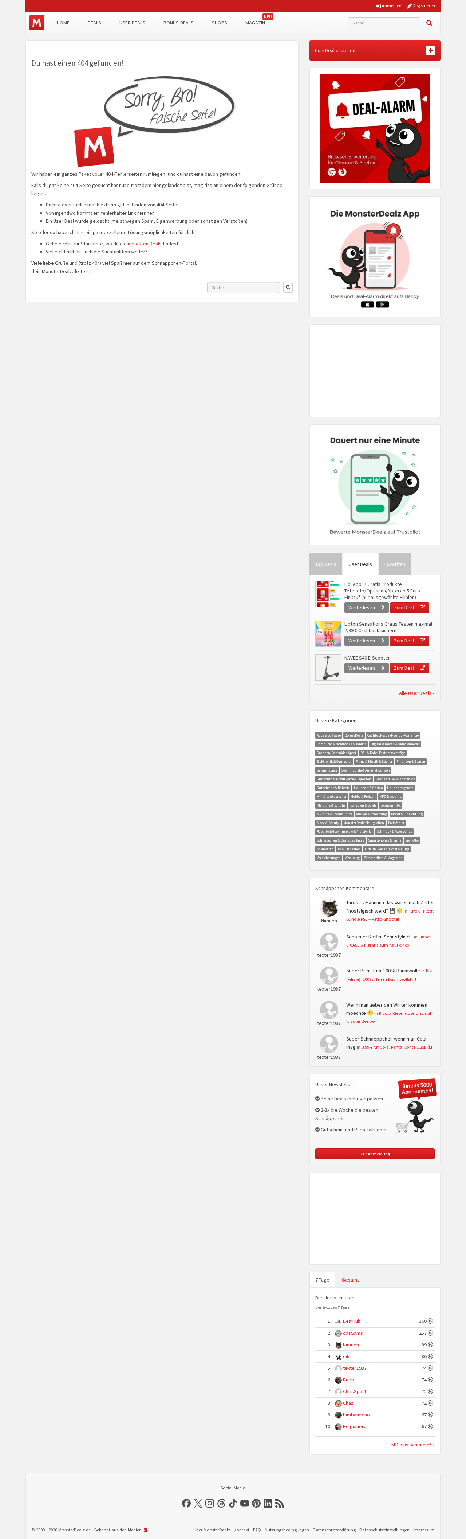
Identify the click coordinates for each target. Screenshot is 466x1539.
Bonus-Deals (178, 22)
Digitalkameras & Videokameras (395, 744)
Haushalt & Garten (368, 787)
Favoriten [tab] (394, 564)
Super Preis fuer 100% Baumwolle (383, 970)
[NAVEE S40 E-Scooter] (328, 667)
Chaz (348, 1403)
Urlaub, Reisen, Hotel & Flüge (387, 849)
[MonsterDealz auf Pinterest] (256, 1503)
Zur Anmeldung (375, 1154)
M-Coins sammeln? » (413, 1444)
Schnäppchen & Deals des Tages (340, 840)
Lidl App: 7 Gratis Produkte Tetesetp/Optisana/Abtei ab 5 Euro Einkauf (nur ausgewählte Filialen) (382, 591)
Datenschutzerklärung (334, 1529)
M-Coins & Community (334, 814)
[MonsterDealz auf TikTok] (233, 1503)
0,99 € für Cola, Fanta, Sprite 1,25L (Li (397, 1047)
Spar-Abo (412, 840)
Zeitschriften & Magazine (383, 857)
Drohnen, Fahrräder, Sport (336, 752)
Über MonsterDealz (211, 1529)
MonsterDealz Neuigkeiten (363, 822)
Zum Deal (404, 607)
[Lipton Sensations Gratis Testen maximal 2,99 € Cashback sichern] (328, 634)
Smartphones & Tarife (384, 840)
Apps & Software (329, 735)
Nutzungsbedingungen (287, 1529)
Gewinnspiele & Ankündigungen (365, 770)
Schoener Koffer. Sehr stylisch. (379, 936)
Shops (219, 22)
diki (347, 1356)
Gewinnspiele (327, 770)
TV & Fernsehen (349, 849)
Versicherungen (329, 857)
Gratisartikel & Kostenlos (395, 779)
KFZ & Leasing (391, 796)
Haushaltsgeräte (400, 787)
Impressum (424, 1529)
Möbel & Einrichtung (407, 814)
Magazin (255, 22)
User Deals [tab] (360, 564)
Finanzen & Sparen (410, 761)
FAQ (257, 1529)
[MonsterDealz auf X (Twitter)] (198, 1503)
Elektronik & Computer (334, 761)
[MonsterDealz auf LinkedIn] (268, 1503)
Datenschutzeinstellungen (384, 1529)
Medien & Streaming (371, 814)
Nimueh (351, 1344)
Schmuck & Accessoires (394, 831)
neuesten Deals (145, 243)
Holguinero (355, 1426)
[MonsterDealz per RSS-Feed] (279, 1503)
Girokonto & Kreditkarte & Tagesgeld (344, 779)
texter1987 (355, 1368)
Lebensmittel (390, 805)
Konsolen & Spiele (363, 805)
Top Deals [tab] (325, 564)
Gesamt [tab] (350, 1279)
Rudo (348, 1379)
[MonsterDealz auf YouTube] (244, 1503)
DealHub (352, 1321)
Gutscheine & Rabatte (333, 787)
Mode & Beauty (328, 822)
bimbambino (356, 1414)
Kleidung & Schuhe (331, 805)
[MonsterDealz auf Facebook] (186, 1503)
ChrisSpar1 (355, 1391)
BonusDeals (354, 735)
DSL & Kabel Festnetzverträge (382, 752)
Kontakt (241, 1529)
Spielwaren (325, 849)
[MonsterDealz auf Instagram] (210, 1503)
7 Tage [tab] (322, 1279)
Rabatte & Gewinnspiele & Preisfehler (345, 831)
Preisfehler (396, 822)
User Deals (132, 22)
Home (63, 22)
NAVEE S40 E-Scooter (367, 657)
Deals (94, 22)
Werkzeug (352, 857)
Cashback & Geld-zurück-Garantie (393, 735)
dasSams (353, 1333)
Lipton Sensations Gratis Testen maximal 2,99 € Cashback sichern (388, 627)
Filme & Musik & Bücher (374, 761)
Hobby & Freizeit (363, 796)
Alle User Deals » (417, 693)
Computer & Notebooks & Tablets (342, 744)
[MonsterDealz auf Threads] (221, 1503)
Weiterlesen (362, 607)
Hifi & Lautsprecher (332, 796)
